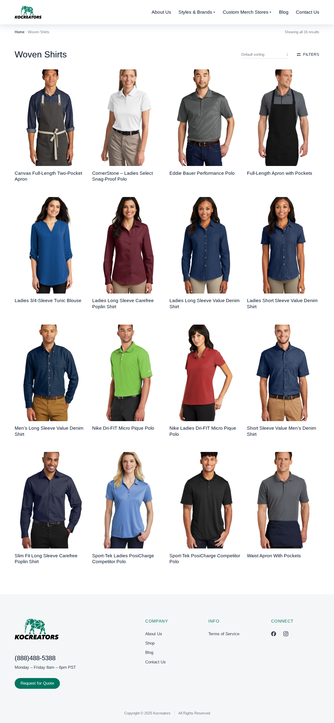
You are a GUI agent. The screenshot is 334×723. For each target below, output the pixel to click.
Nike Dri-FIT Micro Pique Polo (123, 428)
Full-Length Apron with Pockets (279, 173)
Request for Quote (37, 683)
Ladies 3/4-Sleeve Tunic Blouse (48, 300)
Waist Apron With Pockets (274, 555)
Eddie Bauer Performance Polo (202, 173)
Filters (311, 54)
